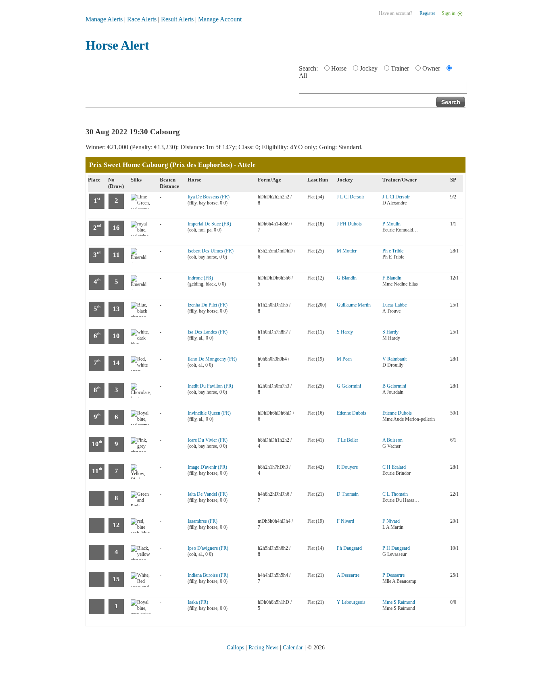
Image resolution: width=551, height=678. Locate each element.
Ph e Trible (392, 251)
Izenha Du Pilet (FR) (207, 305)
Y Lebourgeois (351, 602)
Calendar (293, 648)
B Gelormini (394, 386)
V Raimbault (394, 359)
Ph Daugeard (349, 548)
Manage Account (220, 19)
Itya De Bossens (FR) (209, 197)
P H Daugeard (396, 548)
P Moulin (391, 224)
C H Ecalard (394, 467)
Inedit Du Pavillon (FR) (210, 386)
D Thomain (348, 494)
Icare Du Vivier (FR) (207, 440)
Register (427, 13)
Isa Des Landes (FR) (207, 332)
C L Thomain (395, 494)
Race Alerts (142, 19)
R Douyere (347, 467)
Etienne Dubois (351, 413)
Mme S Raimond (398, 602)
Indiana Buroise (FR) (208, 575)
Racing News (263, 648)
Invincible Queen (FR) (209, 413)
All (303, 75)
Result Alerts (177, 19)
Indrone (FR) (200, 278)
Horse (338, 68)
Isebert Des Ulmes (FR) (211, 251)
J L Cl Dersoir (350, 197)
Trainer (400, 68)
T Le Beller (347, 440)
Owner (431, 68)
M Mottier (347, 251)
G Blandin (347, 278)
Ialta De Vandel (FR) (207, 494)
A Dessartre (348, 575)
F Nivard (345, 521)
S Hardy (345, 332)
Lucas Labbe (394, 305)
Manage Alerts (104, 19)
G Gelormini (349, 386)
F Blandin (391, 278)
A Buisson (392, 440)
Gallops (235, 648)
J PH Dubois (349, 224)
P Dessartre (393, 575)
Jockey (369, 68)
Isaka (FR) (198, 602)
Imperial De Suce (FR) (209, 224)
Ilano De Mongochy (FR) (212, 359)
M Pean (344, 359)
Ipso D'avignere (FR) (208, 548)
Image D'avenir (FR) (207, 467)
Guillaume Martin (354, 305)
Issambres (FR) (202, 521)
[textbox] (383, 88)
